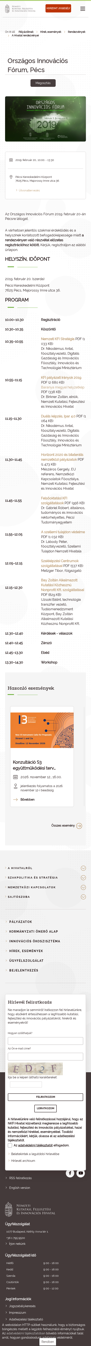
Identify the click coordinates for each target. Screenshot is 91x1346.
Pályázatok (20, 922)
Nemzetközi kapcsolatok (32, 887)
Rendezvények (76, 31)
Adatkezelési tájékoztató (26, 1319)
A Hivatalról (20, 868)
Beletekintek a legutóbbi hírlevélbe (35, 1154)
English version (19, 1187)
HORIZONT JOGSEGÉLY (58, 8)
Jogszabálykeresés (22, 1306)
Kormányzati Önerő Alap (33, 931)
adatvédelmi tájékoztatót (35, 1145)
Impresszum (17, 1312)
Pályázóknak (26, 31)
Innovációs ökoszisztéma (34, 941)
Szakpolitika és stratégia (33, 877)
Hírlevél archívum (23, 1160)
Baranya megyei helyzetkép (62, 387)
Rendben (47, 1341)
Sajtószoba (19, 896)
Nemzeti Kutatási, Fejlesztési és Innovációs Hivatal (37, 1209)
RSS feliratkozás (20, 1178)
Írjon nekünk (17, 1243)
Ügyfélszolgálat (26, 960)
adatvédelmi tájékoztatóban (26, 1333)
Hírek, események (50, 31)
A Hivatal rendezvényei (25, 35)
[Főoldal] (21, 8)
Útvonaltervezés (29, 190)
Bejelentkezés (24, 970)
